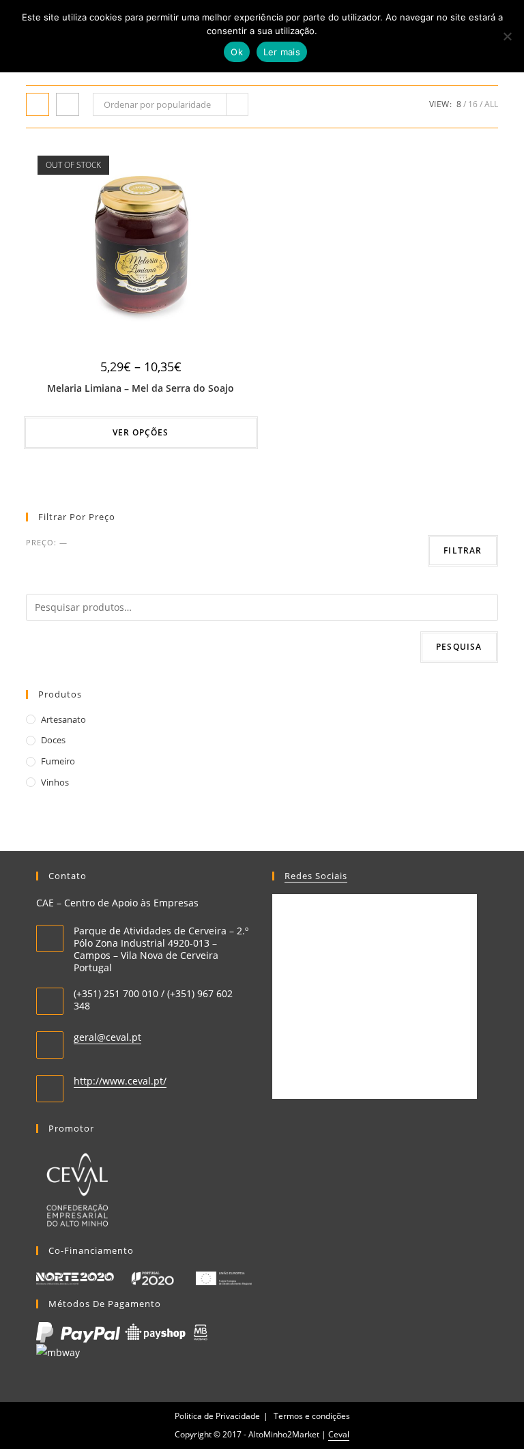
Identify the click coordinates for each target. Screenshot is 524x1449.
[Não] (507, 36)
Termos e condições (312, 1416)
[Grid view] (37, 104)
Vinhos (55, 782)
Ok (237, 51)
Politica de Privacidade (217, 1416)
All (491, 104)
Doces (53, 740)
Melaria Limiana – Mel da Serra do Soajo (140, 388)
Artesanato (63, 719)
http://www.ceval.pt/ (120, 1080)
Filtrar (462, 550)
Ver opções (141, 432)
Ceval (338, 1434)
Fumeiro (58, 761)
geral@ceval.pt (107, 1037)
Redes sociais (316, 876)
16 (473, 104)
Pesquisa (459, 646)
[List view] (67, 104)
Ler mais (281, 51)
